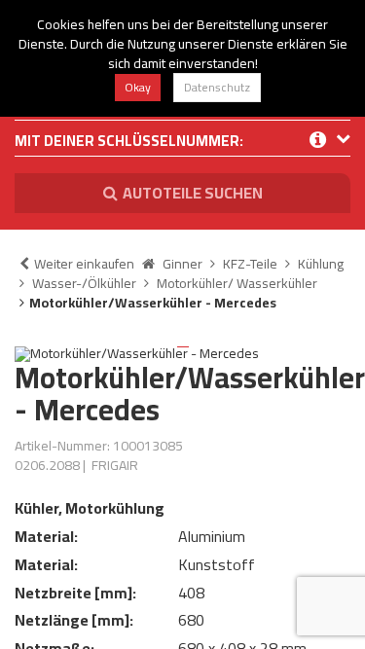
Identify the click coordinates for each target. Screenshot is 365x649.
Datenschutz (217, 87)
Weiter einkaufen (84, 263)
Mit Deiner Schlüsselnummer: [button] (129, 142)
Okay (138, 87)
